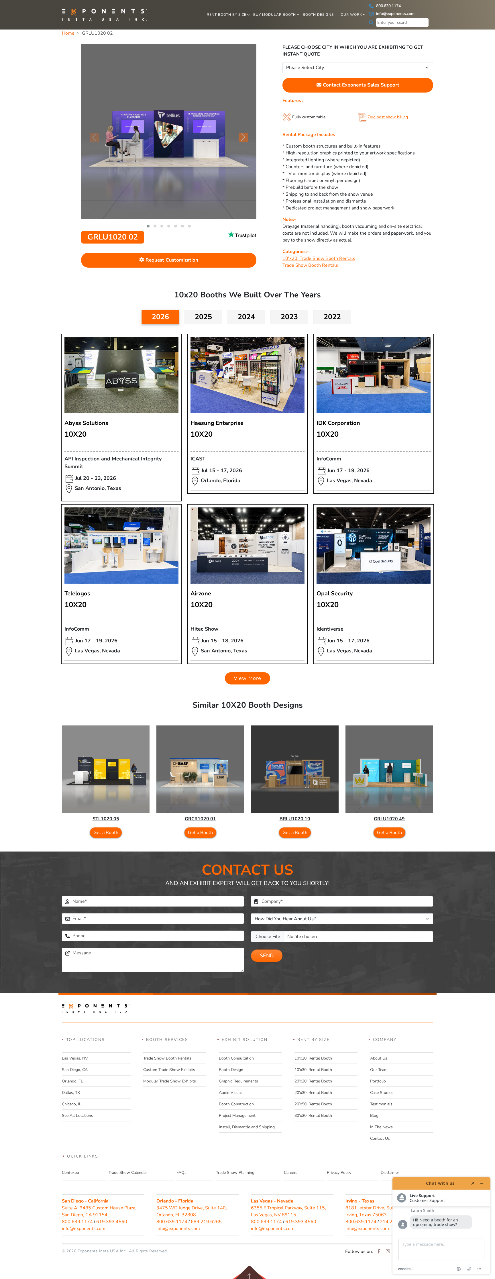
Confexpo (70, 1172)
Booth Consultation (236, 1058)
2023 (289, 317)
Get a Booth (105, 832)
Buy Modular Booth (274, 14)
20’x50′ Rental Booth (313, 1104)
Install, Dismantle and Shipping (247, 1127)
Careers (290, 1172)
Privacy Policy (339, 1172)
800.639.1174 (388, 6)
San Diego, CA (75, 1069)
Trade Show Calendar (128, 1172)
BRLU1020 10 (295, 819)
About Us (378, 1058)
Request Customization (171, 260)
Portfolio (378, 1081)
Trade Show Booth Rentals (310, 265)
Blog (374, 1115)
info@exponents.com (395, 13)
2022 (332, 317)
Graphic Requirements (238, 1081)
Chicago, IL (71, 1104)
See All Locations (77, 1115)
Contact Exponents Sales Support (360, 85)
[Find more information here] (441, 1225)
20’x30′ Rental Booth (313, 1092)
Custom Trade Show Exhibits (169, 1069)
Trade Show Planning (235, 1172)
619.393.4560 (111, 1222)
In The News (381, 1127)
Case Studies (381, 1092)
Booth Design (231, 1069)
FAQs (181, 1172)
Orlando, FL (72, 1081)
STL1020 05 (106, 819)
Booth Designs (318, 14)
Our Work (351, 14)
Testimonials (381, 1104)
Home (68, 33)
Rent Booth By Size (226, 14)
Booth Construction (236, 1104)
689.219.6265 (206, 1222)
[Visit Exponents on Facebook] (379, 1251)
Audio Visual (230, 1092)
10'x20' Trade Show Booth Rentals (318, 258)
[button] (148, 226)
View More (247, 678)
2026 (160, 317)
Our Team (379, 1069)
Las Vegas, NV (75, 1058)
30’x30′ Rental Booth (313, 1115)
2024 (246, 317)
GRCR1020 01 (200, 819)
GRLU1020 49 (389, 819)
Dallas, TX (71, 1092)
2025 (203, 317)
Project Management (237, 1115)
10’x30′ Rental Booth (313, 1069)
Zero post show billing (388, 117)
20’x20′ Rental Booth (313, 1081)
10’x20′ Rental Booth (313, 1058)
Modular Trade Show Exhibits (169, 1081)
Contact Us (380, 1138)
